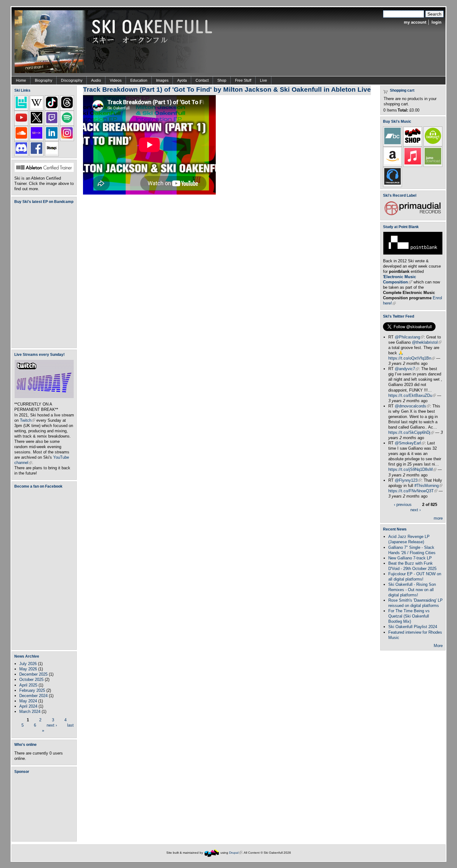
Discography (71, 80)
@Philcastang (409, 337)
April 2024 (28, 706)
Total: (403, 110)
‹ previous (403, 504)
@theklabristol (426, 342)
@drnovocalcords (412, 406)
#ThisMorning (428, 485)
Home (21, 80)
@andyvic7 (407, 368)
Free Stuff (243, 80)
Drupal (235, 852)
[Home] (116, 41)
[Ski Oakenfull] (211, 852)
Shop (221, 80)
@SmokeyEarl (410, 443)
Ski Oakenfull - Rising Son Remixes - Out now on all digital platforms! (412, 589)
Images (162, 80)
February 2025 (32, 690)
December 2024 (33, 695)
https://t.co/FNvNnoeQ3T (412, 491)
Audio (96, 80)
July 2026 (28, 663)
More (438, 645)
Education (138, 80)
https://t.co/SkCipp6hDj (411, 432)
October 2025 (31, 679)
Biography (43, 80)
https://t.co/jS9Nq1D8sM (412, 469)
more (438, 518)
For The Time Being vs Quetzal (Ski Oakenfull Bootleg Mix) (409, 616)
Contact (202, 80)
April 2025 (28, 685)
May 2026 (28, 669)
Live (263, 80)
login (436, 22)
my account (415, 22)
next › (52, 725)
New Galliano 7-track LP (410, 558)
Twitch (27, 420)
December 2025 (33, 674)
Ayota (182, 80)
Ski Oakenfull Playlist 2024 (412, 626)
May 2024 (28, 701)
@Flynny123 (408, 480)
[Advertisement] (45, 807)
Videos (116, 80)
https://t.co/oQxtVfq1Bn (411, 358)
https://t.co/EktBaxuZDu (412, 395)
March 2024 (29, 711)
